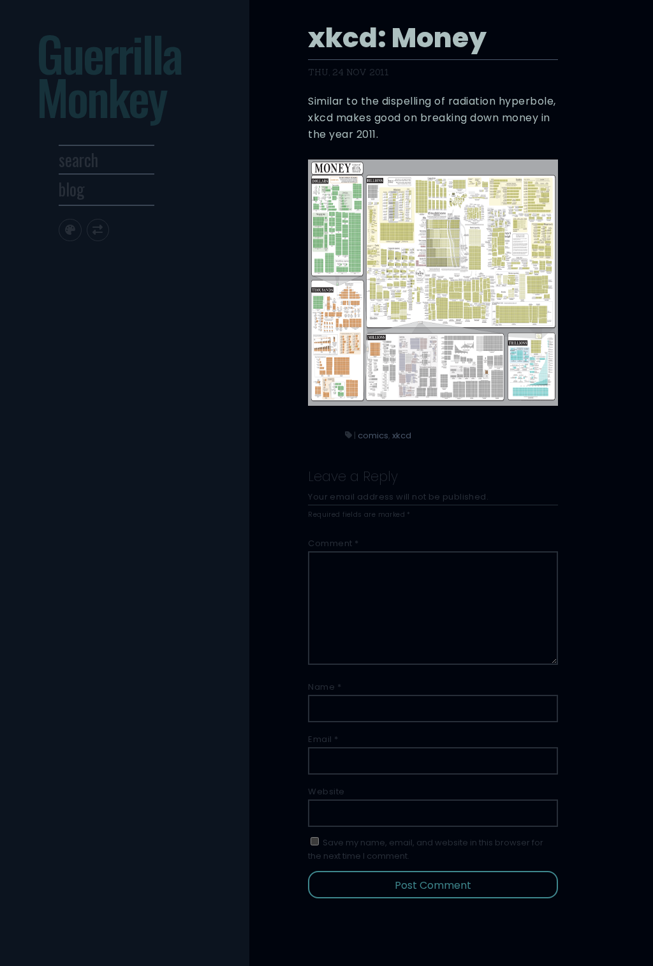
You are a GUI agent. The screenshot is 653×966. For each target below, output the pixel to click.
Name (324, 687)
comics (373, 435)
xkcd (401, 435)
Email (323, 739)
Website (326, 791)
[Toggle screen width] (98, 230)
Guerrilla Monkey (108, 74)
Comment (333, 543)
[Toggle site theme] (70, 230)
